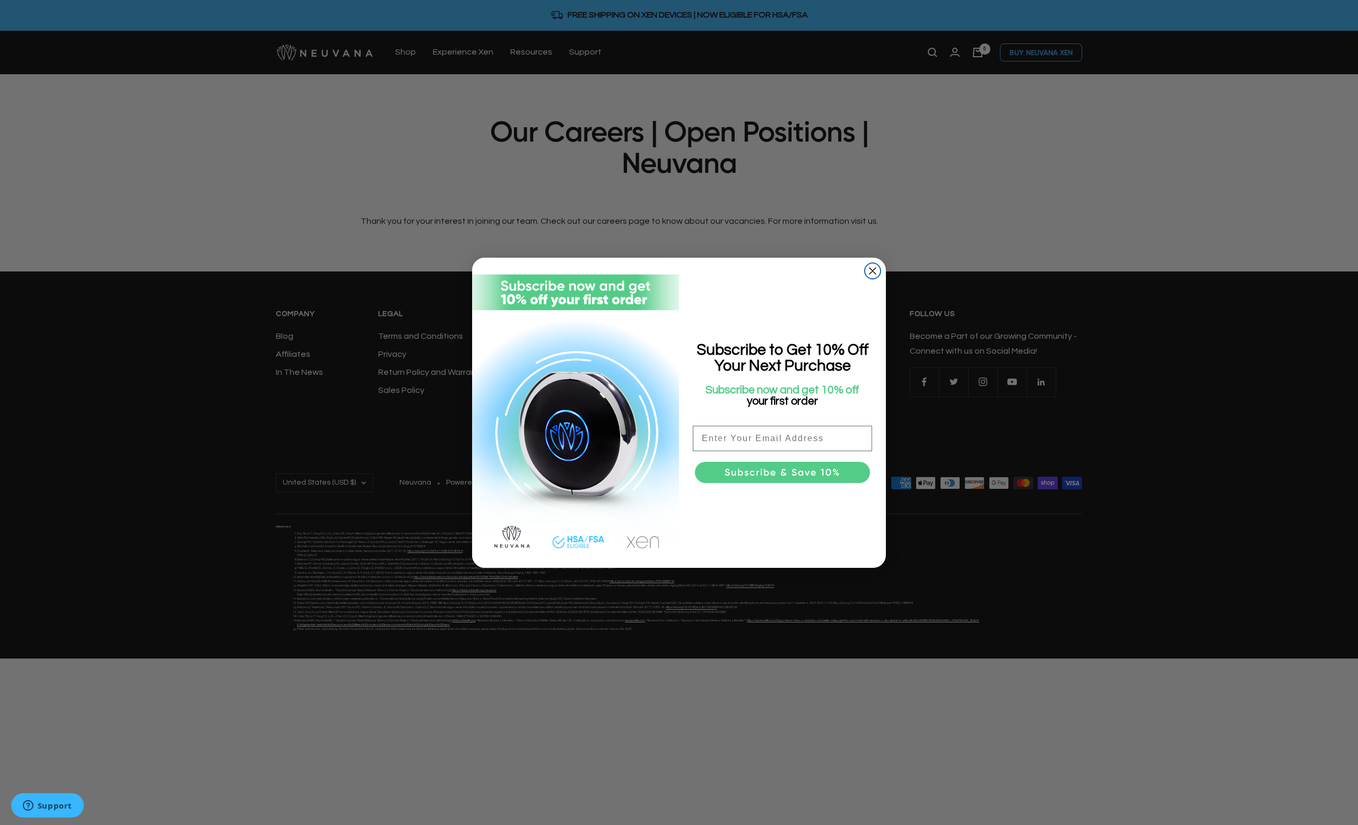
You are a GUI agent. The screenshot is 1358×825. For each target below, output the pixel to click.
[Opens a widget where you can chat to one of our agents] (47, 806)
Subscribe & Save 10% (782, 472)
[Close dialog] (873, 271)
